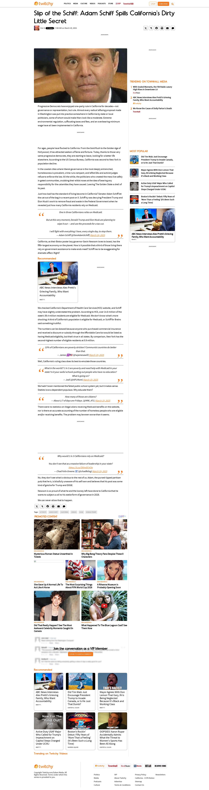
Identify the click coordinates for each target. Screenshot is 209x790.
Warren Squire (73, 747)
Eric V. (42, 28)
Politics (67, 4)
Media (75, 4)
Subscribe (163, 4)
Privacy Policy (140, 775)
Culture (84, 4)
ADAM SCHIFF (53, 512)
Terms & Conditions (122, 785)
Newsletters (160, 775)
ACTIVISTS (43, 512)
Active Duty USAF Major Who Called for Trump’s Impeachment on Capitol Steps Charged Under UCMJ (48, 738)
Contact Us (139, 785)
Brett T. (42, 300)
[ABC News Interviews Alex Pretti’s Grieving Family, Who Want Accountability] (58, 273)
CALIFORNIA (64, 512)
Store (110, 4)
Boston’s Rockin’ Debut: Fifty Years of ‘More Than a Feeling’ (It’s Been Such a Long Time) (80, 738)
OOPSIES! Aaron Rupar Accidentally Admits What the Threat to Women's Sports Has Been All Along (112, 738)
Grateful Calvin (73, 708)
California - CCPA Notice (144, 778)
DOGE (81, 512)
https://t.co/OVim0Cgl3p (81, 467)
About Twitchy (120, 778)
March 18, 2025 (97, 235)
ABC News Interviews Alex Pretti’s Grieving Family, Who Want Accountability (58, 292)
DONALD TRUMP (91, 512)
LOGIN (153, 4)
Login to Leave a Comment (80, 654)
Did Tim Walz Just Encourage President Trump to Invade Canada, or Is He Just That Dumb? (79, 698)
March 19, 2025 (96, 355)
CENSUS (73, 512)
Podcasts (102, 4)
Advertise (118, 782)
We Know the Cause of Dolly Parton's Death (152, 108)
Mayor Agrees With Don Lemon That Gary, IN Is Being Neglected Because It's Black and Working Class (112, 698)
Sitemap (138, 782)
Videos (92, 4)
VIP (115, 775)
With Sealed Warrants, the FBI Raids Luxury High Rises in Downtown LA (152, 88)
